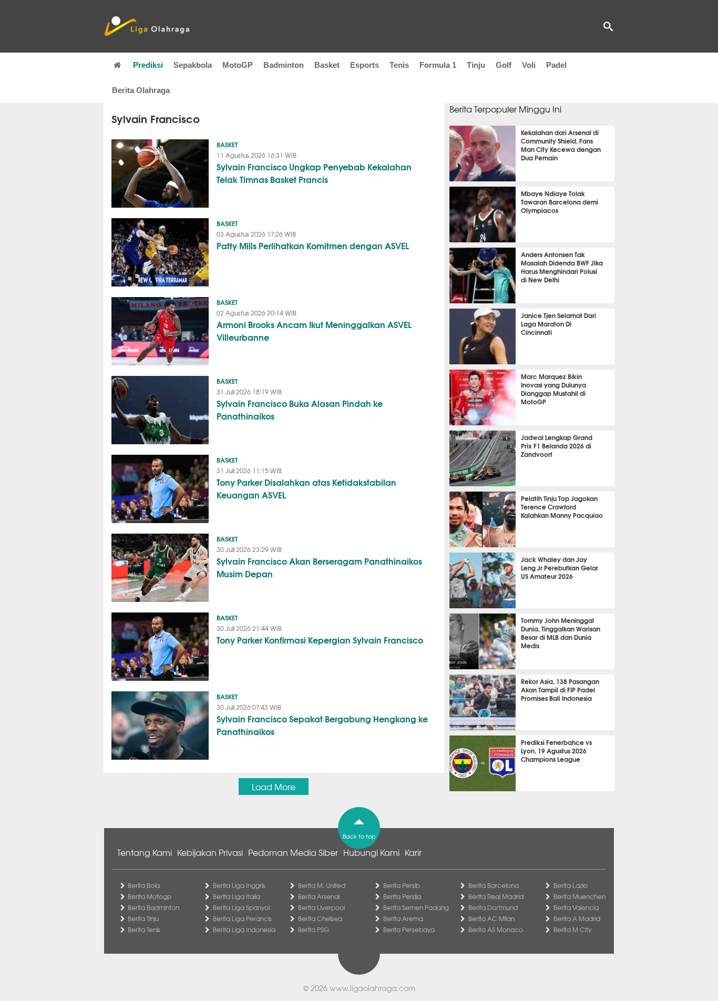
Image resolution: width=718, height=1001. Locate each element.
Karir (413, 852)
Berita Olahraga (141, 90)
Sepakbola (192, 64)
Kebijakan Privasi (210, 852)
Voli (529, 64)
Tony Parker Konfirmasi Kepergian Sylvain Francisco (320, 639)
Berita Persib (401, 885)
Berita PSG (313, 929)
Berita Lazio (570, 885)
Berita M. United (321, 885)
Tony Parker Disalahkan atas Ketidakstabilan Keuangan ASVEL (306, 488)
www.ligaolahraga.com (372, 988)
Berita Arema (403, 918)
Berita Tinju (143, 918)
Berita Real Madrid (496, 896)
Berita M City (572, 929)
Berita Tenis (144, 929)
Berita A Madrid (576, 918)
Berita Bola (144, 885)
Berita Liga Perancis (242, 918)
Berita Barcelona (493, 885)
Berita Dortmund (493, 907)
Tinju (476, 64)
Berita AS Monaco (495, 929)
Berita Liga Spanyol (241, 907)
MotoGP (237, 64)
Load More (273, 786)
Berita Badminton (153, 907)
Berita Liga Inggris (239, 885)
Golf (503, 64)
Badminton (283, 64)
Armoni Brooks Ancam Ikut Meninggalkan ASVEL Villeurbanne (314, 330)
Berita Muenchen (579, 896)
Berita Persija (402, 896)
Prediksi (148, 64)
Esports (364, 64)
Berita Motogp (149, 896)
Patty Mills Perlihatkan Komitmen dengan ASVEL (313, 245)
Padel (556, 64)
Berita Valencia (576, 907)
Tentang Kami (144, 852)
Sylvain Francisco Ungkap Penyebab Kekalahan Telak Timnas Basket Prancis (314, 173)
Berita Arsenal (319, 896)
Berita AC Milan (491, 918)
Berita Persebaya (409, 929)
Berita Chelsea (320, 918)
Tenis (399, 64)
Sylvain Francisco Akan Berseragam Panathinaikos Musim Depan (319, 567)
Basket (327, 64)
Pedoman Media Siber (293, 852)
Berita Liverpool (321, 907)
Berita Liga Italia (236, 896)
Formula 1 (437, 64)
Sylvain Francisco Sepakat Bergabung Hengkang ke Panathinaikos (322, 725)
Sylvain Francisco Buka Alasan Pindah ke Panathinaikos (300, 409)
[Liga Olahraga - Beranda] (147, 26)
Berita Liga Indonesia (244, 929)
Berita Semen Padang (416, 907)
